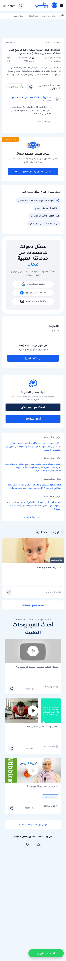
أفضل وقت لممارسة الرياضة (42, 726)
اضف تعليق (30, 358)
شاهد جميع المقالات (33, 605)
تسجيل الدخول (9, 5)
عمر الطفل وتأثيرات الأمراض (44, 215)
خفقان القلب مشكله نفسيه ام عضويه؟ (37, 667)
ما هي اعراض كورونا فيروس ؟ (42, 786)
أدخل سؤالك (33, 419)
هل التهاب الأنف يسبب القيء (43, 223)
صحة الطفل (33, 16)
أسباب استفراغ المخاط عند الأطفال (36, 200)
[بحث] (20, 5)
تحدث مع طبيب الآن (33, 407)
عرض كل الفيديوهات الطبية (33, 824)
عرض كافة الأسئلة (33, 517)
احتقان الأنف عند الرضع (47, 208)
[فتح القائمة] (61, 5)
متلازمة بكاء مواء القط (48, 567)
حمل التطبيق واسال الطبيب (36, 171)
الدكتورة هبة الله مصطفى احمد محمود (30, 97)
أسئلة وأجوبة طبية (49, 16)
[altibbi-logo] (46, 5)
